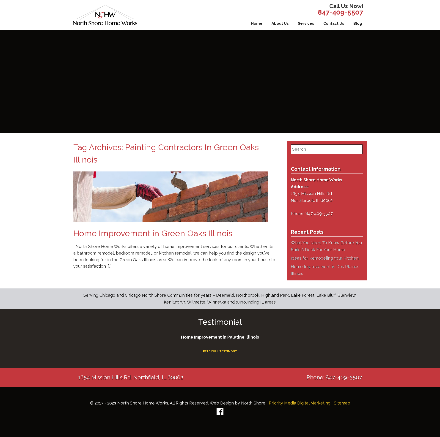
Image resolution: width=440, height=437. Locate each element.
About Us (280, 23)
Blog (357, 23)
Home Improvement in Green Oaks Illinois (152, 233)
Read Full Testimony (220, 351)
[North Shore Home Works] (105, 15)
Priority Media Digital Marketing (299, 403)
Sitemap (342, 403)
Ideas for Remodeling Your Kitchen (325, 258)
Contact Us (333, 23)
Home (256, 23)
